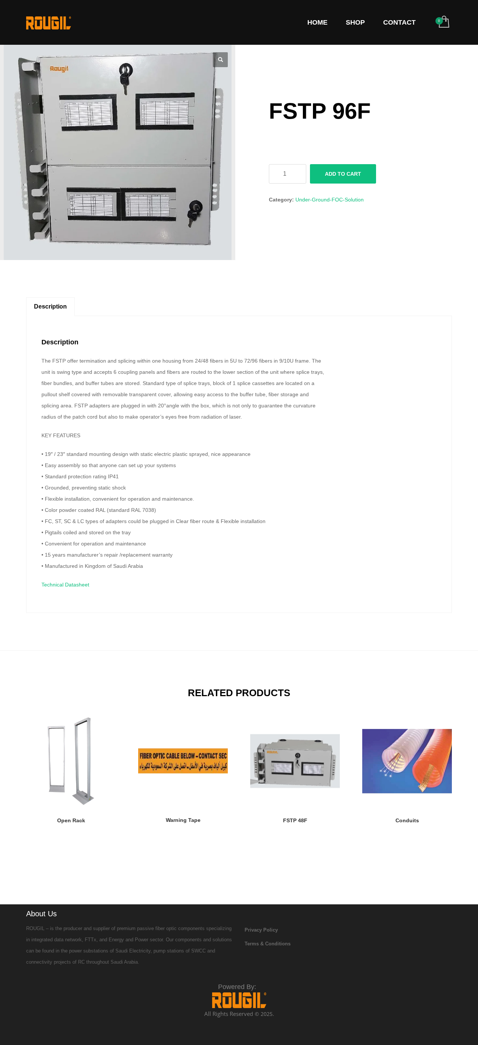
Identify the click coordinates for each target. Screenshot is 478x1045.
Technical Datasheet (65, 585)
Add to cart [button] (71, 822)
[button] (220, 59)
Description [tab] (50, 306)
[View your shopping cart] (443, 22)
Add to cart (343, 174)
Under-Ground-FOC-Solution (329, 200)
